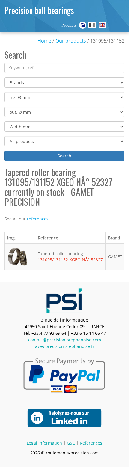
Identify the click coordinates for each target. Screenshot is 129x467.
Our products (71, 40)
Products (69, 25)
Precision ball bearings (39, 10)
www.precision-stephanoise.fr (64, 346)
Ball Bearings (102, 25)
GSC (71, 443)
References (91, 443)
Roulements (92, 25)
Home (44, 40)
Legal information (44, 443)
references (38, 219)
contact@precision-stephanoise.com (64, 340)
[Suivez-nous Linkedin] (64, 417)
